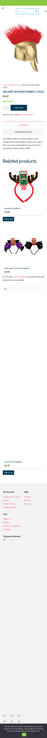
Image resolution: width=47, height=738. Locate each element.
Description (23, 125)
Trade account (9, 507)
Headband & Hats (15, 85)
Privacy (6, 522)
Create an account (11, 497)
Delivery (27, 500)
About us (7, 519)
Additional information (23, 132)
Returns (27, 504)
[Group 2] (7, 11)
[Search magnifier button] (36, 11)
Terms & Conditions (11, 526)
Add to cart (18, 108)
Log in (6, 500)
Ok (24, 734)
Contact (27, 497)
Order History (9, 504)
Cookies (6, 529)
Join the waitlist (19, 277)
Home (5, 85)
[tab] (23, 125)
